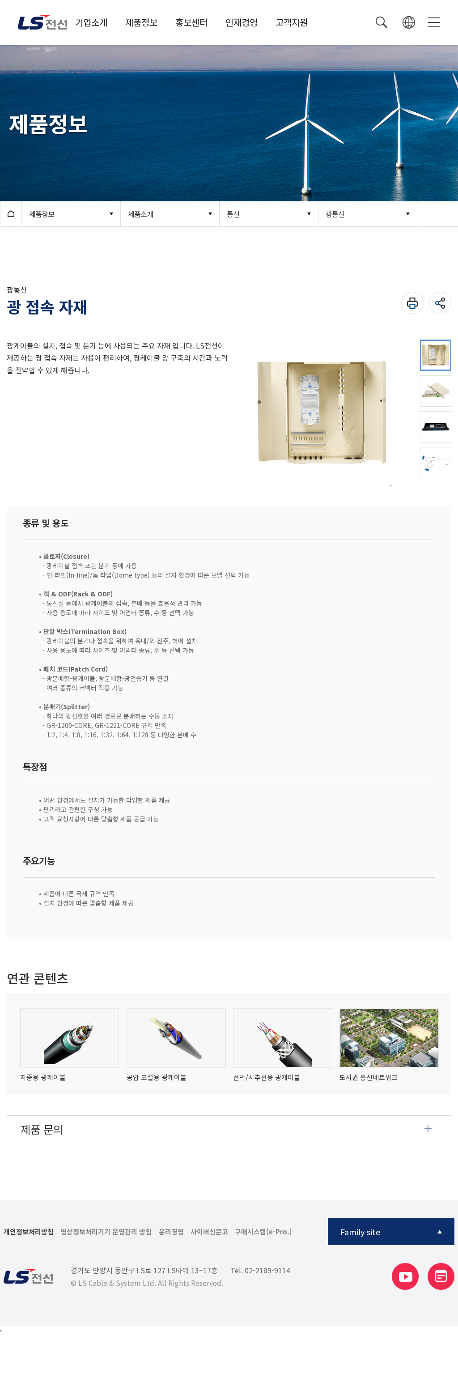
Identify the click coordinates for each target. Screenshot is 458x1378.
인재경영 (241, 22)
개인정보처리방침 (29, 1232)
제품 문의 (42, 1129)
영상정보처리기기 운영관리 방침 (106, 1232)
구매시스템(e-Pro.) (263, 1232)
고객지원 (292, 22)
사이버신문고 (209, 1232)
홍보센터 (191, 22)
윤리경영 (171, 1232)
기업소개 (91, 22)
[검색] (381, 22)
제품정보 (141, 22)
